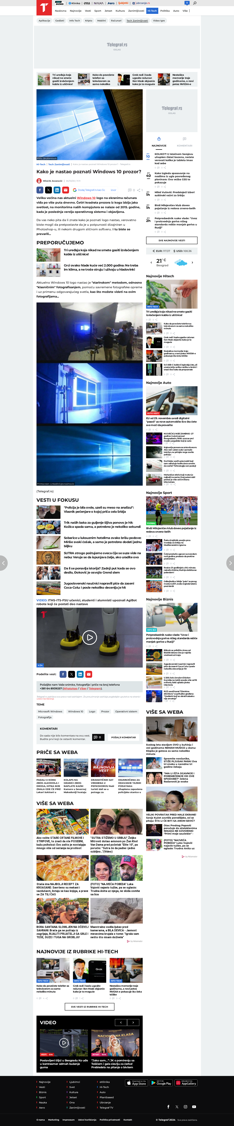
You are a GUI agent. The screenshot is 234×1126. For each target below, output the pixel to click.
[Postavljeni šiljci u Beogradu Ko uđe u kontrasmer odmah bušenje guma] (64, 1042)
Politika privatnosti (110, 1119)
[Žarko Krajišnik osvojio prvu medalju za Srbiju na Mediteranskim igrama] (154, 545)
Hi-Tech (40, 164)
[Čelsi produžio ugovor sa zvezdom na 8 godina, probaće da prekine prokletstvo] (154, 559)
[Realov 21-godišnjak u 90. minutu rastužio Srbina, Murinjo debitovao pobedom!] (154, 573)
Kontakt (128, 1119)
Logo (92, 711)
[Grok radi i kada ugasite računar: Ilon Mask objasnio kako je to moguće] (124, 79)
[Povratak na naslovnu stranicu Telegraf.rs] (44, 7)
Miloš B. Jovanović (52, 181)
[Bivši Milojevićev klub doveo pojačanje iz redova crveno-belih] (172, 510)
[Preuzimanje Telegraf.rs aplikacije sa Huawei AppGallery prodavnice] (186, 1082)
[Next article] (230, 563)
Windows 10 (86, 198)
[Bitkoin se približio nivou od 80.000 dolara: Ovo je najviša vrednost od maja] (154, 655)
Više (185, 10)
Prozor (105, 711)
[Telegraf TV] (194, 1106)
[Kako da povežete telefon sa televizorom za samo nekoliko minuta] (84, 79)
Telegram (95, 688)
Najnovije (160, 276)
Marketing (53, 1119)
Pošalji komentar (123, 737)
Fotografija (44, 717)
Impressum (69, 1119)
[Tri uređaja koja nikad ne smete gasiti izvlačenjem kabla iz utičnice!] (44, 79)
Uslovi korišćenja (45, 698)
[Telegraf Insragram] (185, 1106)
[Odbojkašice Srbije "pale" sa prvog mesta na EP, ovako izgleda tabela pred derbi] (154, 586)
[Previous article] (4, 563)
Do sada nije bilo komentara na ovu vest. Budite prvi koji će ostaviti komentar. (65, 737)
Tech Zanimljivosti (59, 164)
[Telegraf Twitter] (177, 1106)
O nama (40, 1119)
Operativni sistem (126, 711)
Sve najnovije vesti (172, 240)
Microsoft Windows (50, 711)
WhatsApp (70, 688)
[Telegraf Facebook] (168, 1106)
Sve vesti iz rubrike (89, 1006)
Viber (83, 688)
